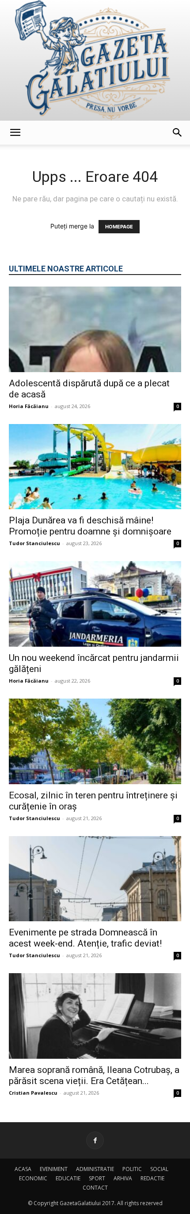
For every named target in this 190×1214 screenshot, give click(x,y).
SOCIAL (159, 1169)
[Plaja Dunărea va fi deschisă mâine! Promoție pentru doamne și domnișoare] (95, 467)
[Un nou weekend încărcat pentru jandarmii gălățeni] (95, 604)
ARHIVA (123, 1178)
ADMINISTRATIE (95, 1169)
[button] (15, 133)
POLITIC (132, 1169)
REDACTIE (152, 1178)
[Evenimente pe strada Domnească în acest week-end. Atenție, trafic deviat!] (95, 879)
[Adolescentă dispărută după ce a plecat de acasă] (95, 329)
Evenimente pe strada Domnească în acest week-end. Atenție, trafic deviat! (85, 938)
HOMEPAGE (119, 227)
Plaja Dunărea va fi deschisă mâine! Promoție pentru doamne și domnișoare (90, 526)
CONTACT (95, 1187)
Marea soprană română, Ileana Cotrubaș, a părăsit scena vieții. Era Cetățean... (94, 1075)
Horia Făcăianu (29, 406)
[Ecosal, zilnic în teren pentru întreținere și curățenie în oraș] (95, 741)
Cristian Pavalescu (33, 1092)
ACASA (23, 1169)
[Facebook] (95, 1140)
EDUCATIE (68, 1178)
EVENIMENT (54, 1169)
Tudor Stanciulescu (34, 543)
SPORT (97, 1178)
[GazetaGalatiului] (95, 60)
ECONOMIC (33, 1178)
